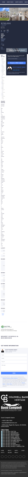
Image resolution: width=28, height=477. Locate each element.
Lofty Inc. (7, 470)
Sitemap (9, 473)
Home (3, 2)
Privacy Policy (9, 383)
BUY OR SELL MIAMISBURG (10, 433)
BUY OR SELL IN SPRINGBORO (11, 439)
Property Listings (4, 473)
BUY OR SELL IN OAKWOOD (11, 442)
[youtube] (20, 456)
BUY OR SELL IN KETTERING (11, 436)
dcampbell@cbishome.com (18, 68)
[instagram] (16, 456)
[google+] (23, 456)
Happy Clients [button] (19, 2)
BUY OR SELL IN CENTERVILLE (11, 445)
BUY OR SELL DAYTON (9, 431)
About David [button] (10, 2)
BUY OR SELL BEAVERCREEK (11, 434)
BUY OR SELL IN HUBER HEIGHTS (12, 440)
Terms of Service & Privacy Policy (7, 472)
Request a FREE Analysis (16, 63)
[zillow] (9, 456)
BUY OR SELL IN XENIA (9, 443)
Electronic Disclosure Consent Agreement (10, 378)
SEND (14, 373)
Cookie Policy (16, 472)
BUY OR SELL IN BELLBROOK (11, 437)
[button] (2, 451)
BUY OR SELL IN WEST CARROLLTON (13, 446)
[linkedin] (6, 456)
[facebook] (2, 456)
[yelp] (13, 456)
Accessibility (13, 473)
